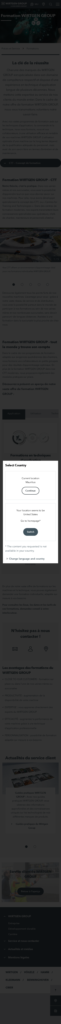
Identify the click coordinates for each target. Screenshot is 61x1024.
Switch (30, 531)
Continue (30, 490)
